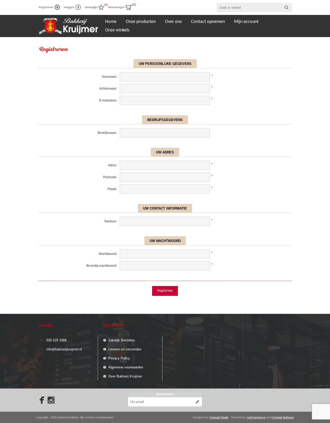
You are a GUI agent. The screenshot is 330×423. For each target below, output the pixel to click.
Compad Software (282, 417)
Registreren (46, 7)
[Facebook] (40, 400)
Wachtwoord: (108, 254)
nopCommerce (256, 417)
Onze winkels (117, 30)
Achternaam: (108, 88)
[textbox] (249, 7)
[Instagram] (51, 400)
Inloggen (69, 7)
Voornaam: (109, 77)
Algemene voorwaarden (125, 367)
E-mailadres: (108, 100)
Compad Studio (218, 417)
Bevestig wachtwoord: (101, 265)
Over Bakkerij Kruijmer (125, 376)
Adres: (112, 165)
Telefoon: (110, 221)
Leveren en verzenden (124, 349)
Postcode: (110, 177)
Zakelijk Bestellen (121, 340)
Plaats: (112, 189)
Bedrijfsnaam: (107, 133)
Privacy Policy (119, 358)
